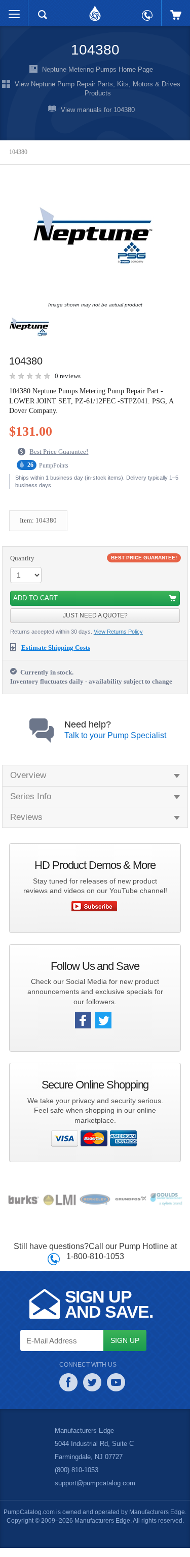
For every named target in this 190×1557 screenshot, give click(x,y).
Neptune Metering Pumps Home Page (97, 70)
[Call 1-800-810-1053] (147, 10)
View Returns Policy (118, 631)
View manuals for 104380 (98, 110)
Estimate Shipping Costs (55, 647)
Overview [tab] (28, 775)
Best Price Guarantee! (58, 451)
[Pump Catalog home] (95, 10)
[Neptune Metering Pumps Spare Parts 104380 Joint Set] (92, 240)
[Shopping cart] (176, 10)
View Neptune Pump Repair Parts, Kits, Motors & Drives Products (97, 88)
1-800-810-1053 (95, 1256)
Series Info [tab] (30, 796)
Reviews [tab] (26, 816)
